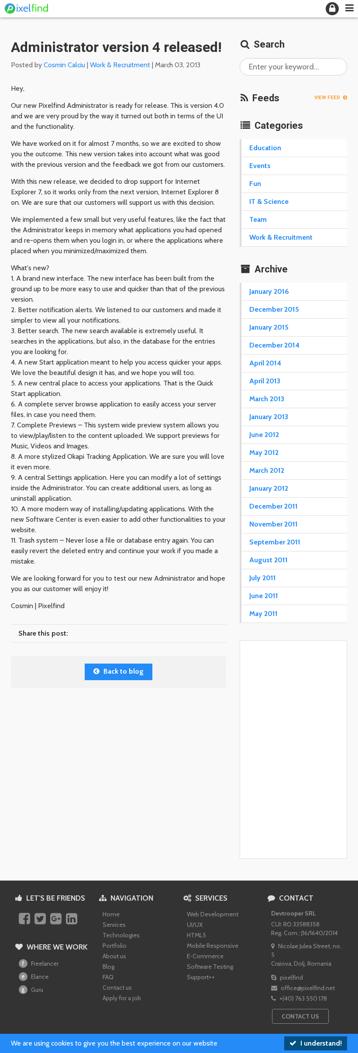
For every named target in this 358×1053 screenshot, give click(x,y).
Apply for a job (122, 998)
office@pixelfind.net (307, 988)
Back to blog (123, 671)
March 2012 (266, 470)
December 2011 (273, 506)
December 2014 (274, 345)
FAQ (108, 977)
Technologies (121, 935)
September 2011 (274, 542)
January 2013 (268, 417)
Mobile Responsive (212, 946)
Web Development (212, 914)
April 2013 (264, 381)
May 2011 (263, 613)
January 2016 (269, 291)
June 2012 (264, 434)
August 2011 (268, 560)
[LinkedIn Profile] (72, 919)
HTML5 (196, 935)
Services (114, 925)
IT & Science (269, 201)
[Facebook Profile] (25, 919)
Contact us (117, 987)
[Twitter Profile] (41, 919)
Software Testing (210, 966)
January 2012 (268, 488)
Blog (108, 966)
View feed (327, 97)
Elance (34, 977)
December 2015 (274, 309)
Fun (255, 183)
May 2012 (264, 452)
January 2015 (269, 327)
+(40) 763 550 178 (302, 998)
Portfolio (115, 946)
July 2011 (262, 578)
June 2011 (263, 596)
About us (114, 956)
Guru (32, 990)
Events (260, 166)
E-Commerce (205, 956)
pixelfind (291, 977)
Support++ (201, 977)
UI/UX (195, 925)
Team (258, 219)
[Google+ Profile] (57, 919)
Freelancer (40, 963)
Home (111, 914)
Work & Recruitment (120, 65)
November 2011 (273, 524)
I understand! (320, 1043)
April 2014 (265, 363)
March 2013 (266, 399)
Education (265, 148)
